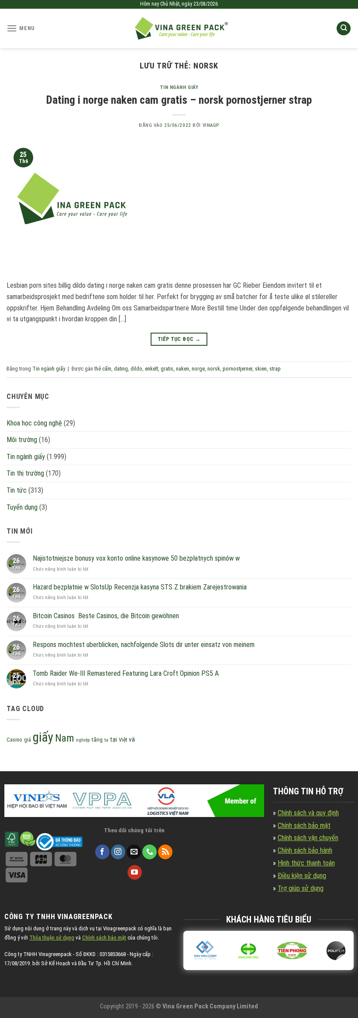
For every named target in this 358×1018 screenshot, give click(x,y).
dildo (136, 368)
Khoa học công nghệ (34, 423)
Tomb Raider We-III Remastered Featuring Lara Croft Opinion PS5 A (126, 673)
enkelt (151, 368)
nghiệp (83, 740)
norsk (213, 368)
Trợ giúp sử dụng (301, 888)
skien (261, 368)
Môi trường (22, 440)
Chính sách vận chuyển (308, 838)
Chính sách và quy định (308, 813)
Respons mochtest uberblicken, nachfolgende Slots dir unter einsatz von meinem (144, 644)
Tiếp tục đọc (179, 339)
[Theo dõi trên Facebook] (102, 851)
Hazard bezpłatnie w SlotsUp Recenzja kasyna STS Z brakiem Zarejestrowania (140, 587)
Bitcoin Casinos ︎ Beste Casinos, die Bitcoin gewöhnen (106, 616)
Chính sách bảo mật (304, 825)
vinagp (211, 125)
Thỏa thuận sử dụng (51, 937)
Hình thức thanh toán (306, 863)
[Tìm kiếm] (344, 28)
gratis (167, 368)
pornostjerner (237, 368)
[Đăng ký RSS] (165, 851)
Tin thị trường (25, 473)
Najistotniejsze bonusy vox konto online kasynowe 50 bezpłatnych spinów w (136, 558)
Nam (64, 738)
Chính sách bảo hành (305, 850)
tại (113, 739)
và (132, 739)
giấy (43, 737)
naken (182, 368)
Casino (14, 740)
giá (27, 740)
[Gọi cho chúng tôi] (149, 851)
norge (198, 368)
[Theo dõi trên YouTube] (134, 872)
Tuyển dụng (22, 507)
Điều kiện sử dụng (302, 876)
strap (275, 368)
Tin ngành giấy (179, 87)
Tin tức (17, 490)
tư (106, 740)
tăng (97, 739)
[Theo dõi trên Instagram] (118, 851)
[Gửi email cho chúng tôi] (134, 851)
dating (121, 368)
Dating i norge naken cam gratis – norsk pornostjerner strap (179, 99)
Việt (123, 739)
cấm (106, 368)
